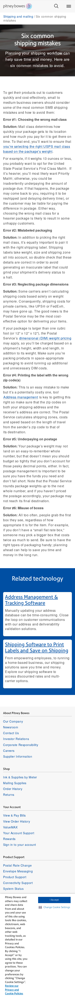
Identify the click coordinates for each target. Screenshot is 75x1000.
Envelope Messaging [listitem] (18, 871)
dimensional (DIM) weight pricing (45, 338)
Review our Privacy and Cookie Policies (14, 989)
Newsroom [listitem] (10, 727)
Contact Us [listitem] (11, 733)
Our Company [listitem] (13, 721)
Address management (20, 397)
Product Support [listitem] (14, 877)
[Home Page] (17, 6)
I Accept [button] (54, 899)
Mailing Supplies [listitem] (14, 783)
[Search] (56, 6)
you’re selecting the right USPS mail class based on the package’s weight (36, 149)
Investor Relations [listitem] (16, 739)
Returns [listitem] (8, 794)
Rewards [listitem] (9, 839)
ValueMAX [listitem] (10, 827)
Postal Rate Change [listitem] (17, 865)
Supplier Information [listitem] (17, 756)
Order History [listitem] (12, 789)
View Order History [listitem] (16, 821)
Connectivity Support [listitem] (18, 883)
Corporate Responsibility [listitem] (20, 745)
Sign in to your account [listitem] (19, 844)
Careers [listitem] (9, 750)
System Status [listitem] (13, 888)
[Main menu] (68, 6)
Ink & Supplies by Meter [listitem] (20, 777)
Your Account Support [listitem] (18, 833)
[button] (54, 907)
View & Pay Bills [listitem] (14, 815)
